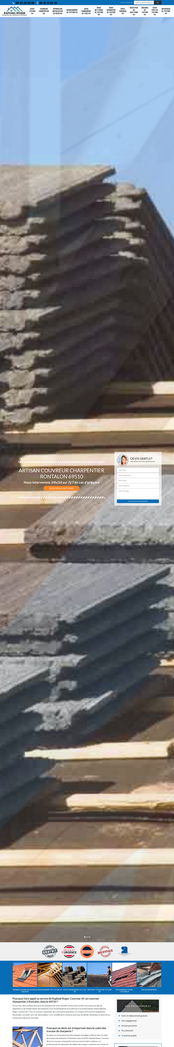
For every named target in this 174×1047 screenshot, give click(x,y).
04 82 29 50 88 (24, 3)
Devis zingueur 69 (122, 11)
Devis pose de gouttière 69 (134, 11)
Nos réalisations (61, 488)
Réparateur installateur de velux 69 (57, 11)
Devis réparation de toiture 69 (111, 11)
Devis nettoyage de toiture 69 (99, 11)
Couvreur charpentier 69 (44, 11)
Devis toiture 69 (32, 11)
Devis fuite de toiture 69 (155, 11)
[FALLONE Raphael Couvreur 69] (14, 11)
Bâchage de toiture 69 (145, 11)
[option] (87, 523)
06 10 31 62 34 (48, 3)
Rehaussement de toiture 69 (72, 11)
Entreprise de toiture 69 (166, 11)
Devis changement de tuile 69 (86, 11)
